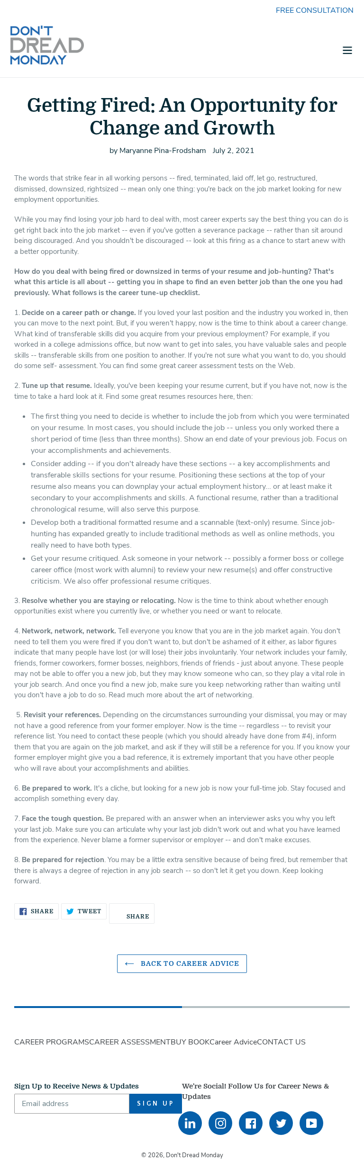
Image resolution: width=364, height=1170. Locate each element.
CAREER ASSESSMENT (130, 1042)
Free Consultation (315, 10)
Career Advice (233, 1042)
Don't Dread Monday (194, 1155)
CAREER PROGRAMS (51, 1042)
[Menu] (347, 49)
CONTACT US (281, 1042)
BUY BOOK (190, 1042)
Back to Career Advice (189, 963)
